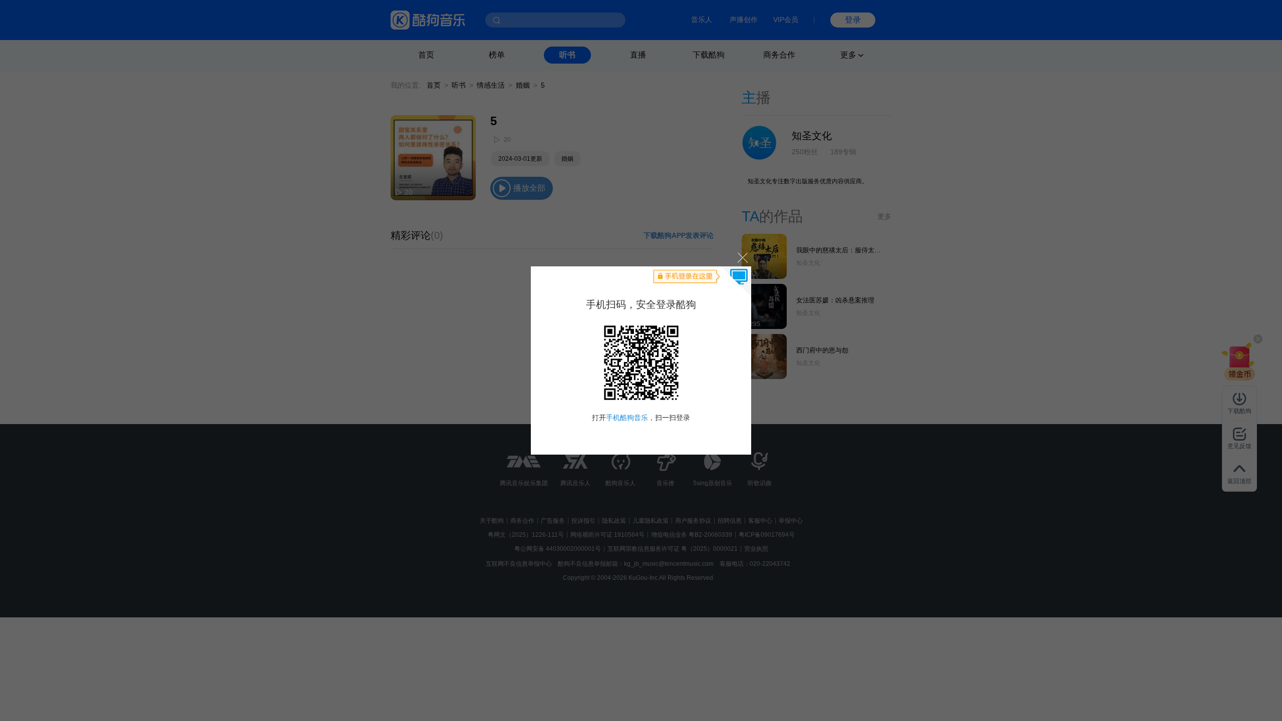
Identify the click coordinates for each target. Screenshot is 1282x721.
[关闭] (742, 257)
